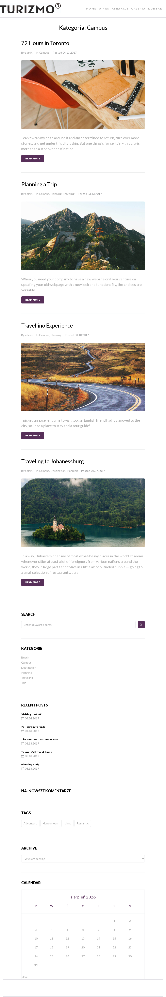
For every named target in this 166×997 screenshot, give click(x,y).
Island (67, 823)
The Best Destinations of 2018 (39, 739)
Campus (44, 52)
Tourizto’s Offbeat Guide (36, 751)
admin (29, 52)
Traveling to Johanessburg (52, 461)
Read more (32, 158)
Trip (23, 682)
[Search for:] (78, 624)
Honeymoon (50, 823)
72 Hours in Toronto (45, 43)
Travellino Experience (47, 325)
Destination (58, 470)
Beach (25, 657)
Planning (56, 193)
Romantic (83, 823)
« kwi (24, 977)
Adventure (30, 823)
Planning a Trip (39, 184)
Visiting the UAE (31, 714)
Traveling (68, 193)
